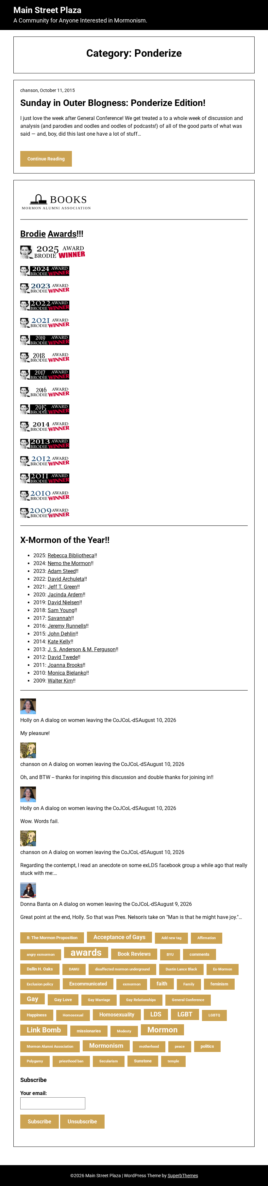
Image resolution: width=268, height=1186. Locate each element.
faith (162, 984)
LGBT (185, 1014)
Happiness (37, 1015)
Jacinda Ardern (65, 595)
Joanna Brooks (65, 665)
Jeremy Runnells (67, 626)
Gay (32, 999)
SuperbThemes (183, 1175)
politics (207, 1046)
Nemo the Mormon (69, 563)
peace (180, 1046)
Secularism (108, 1061)
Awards (62, 234)
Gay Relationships (141, 1000)
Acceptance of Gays (119, 937)
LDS (155, 1014)
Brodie (33, 234)
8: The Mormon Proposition (52, 937)
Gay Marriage (99, 1000)
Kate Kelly (59, 641)
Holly (26, 720)
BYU (170, 955)
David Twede (63, 657)
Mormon (162, 1029)
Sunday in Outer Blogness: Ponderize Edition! (113, 103)
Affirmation (206, 938)
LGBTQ (214, 1015)
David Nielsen (63, 602)
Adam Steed (62, 571)
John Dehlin (61, 634)
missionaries (89, 1030)
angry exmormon (41, 955)
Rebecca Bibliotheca (71, 555)
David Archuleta (66, 579)
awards (86, 952)
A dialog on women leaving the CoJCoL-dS (90, 720)
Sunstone (143, 1060)
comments (199, 954)
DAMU (74, 969)
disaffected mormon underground (122, 969)
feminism (219, 984)
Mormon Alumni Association (50, 1046)
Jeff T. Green (62, 587)
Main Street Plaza (47, 10)
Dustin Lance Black (181, 969)
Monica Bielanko (67, 673)
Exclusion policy (40, 984)
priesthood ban (71, 1061)
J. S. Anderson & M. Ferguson (82, 649)
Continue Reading (46, 158)
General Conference (188, 1000)
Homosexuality (116, 1015)
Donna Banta (35, 904)
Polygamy (35, 1061)
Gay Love (63, 999)
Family (188, 984)
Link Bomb (44, 1030)
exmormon (132, 984)
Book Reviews (134, 954)
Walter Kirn (60, 681)
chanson (30, 764)
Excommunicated (88, 984)
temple (173, 1061)
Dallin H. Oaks (40, 969)
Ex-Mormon (222, 969)
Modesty (124, 1031)
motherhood (149, 1046)
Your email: (33, 1093)
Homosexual (73, 1015)
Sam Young (61, 610)
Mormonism (106, 1045)
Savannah (59, 618)
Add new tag (171, 938)
